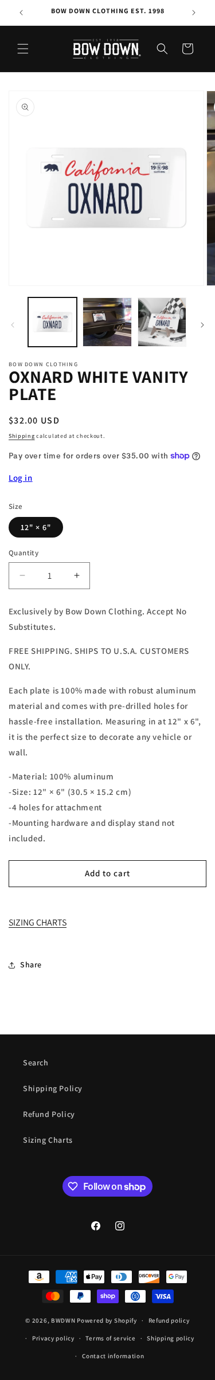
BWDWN (63, 1320)
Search (36, 1062)
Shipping (22, 436)
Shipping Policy (53, 1088)
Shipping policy (170, 1338)
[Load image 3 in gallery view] (162, 321)
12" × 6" (36, 527)
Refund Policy (49, 1114)
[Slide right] (202, 325)
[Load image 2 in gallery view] (107, 321)
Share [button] (31, 964)
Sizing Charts (48, 1140)
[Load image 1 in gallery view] (52, 321)
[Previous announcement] (21, 12)
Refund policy (169, 1320)
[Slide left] (12, 325)
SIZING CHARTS (38, 922)
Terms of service (110, 1338)
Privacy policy (53, 1338)
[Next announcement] (193, 12)
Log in (21, 477)
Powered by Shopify (107, 1320)
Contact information (113, 1356)
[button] (23, 48)
